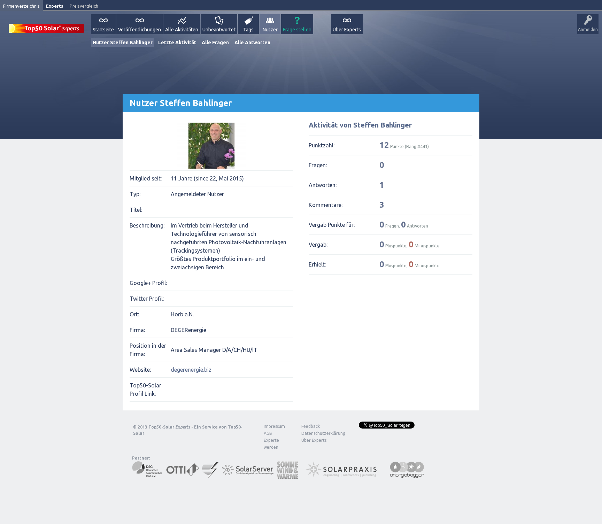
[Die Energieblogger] (407, 475)
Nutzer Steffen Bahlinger (123, 42)
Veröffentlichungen (139, 29)
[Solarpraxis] (343, 475)
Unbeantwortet (219, 29)
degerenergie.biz (191, 370)
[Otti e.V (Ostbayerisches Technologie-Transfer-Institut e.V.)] (182, 475)
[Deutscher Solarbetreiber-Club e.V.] (147, 475)
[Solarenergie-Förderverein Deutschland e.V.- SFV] (210, 475)
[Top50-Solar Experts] (46, 24)
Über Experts (347, 29)
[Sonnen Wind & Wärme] (287, 475)
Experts (54, 5)
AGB (268, 433)
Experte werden (271, 443)
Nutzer (270, 29)
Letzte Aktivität (177, 42)
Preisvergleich (84, 5)
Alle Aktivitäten (181, 29)
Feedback (310, 426)
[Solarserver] (247, 475)
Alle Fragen (215, 42)
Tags (248, 29)
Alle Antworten (252, 42)
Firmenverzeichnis (21, 5)
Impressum (274, 426)
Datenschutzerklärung (318, 433)
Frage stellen (297, 29)
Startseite (103, 29)
